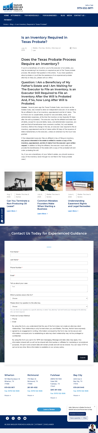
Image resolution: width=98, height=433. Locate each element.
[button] (21, 15)
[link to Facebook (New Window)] (7, 418)
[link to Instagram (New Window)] (13, 418)
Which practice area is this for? (21, 295)
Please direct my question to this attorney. (25, 303)
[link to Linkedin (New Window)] (19, 418)
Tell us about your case (18, 283)
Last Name (14, 260)
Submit (82, 358)
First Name (14, 252)
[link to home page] (13, 6)
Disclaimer (49, 424)
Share (74, 48)
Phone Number (16, 267)
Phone (14, 319)
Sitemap (38, 424)
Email (12, 275)
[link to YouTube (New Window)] (24, 418)
